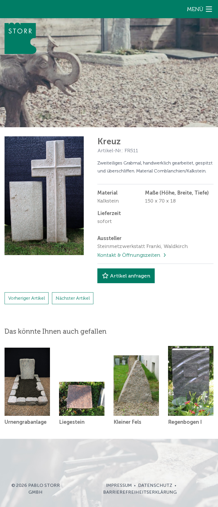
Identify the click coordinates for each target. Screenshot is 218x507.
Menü (195, 9)
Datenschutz (155, 485)
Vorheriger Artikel (26, 298)
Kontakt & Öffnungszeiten (129, 255)
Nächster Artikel (73, 298)
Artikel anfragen (130, 276)
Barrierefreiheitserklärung (140, 492)
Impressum (119, 485)
